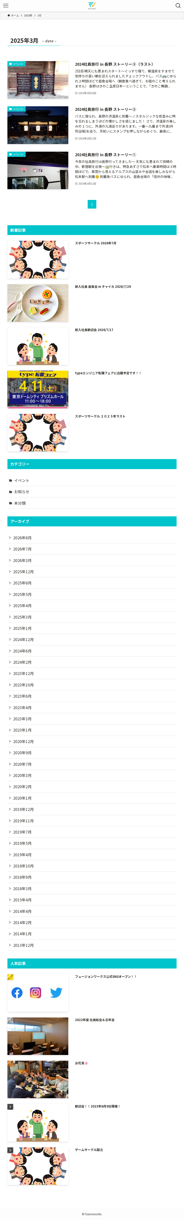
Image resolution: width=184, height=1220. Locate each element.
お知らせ (21, 491)
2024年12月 (23, 639)
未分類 (20, 503)
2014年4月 (22, 911)
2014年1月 (22, 933)
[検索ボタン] (178, 5)
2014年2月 (22, 922)
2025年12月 (23, 571)
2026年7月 (22, 549)
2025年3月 (22, 617)
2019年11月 (23, 821)
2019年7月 (22, 832)
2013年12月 (23, 945)
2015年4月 (22, 900)
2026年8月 (22, 537)
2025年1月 (22, 628)
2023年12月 (23, 673)
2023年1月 (22, 730)
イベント (21, 480)
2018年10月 (23, 866)
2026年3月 (22, 560)
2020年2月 (22, 786)
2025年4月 (22, 605)
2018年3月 (22, 888)
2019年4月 (22, 854)
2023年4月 (22, 707)
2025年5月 (22, 594)
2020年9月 (22, 752)
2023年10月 (23, 685)
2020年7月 (22, 764)
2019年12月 (23, 809)
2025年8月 (22, 583)
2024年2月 (22, 662)
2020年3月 (22, 775)
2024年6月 (22, 651)
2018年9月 (22, 877)
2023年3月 (22, 719)
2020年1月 (22, 798)
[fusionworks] (92, 5)
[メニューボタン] (6, 5)
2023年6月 (22, 696)
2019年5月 (22, 843)
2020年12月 (23, 741)
